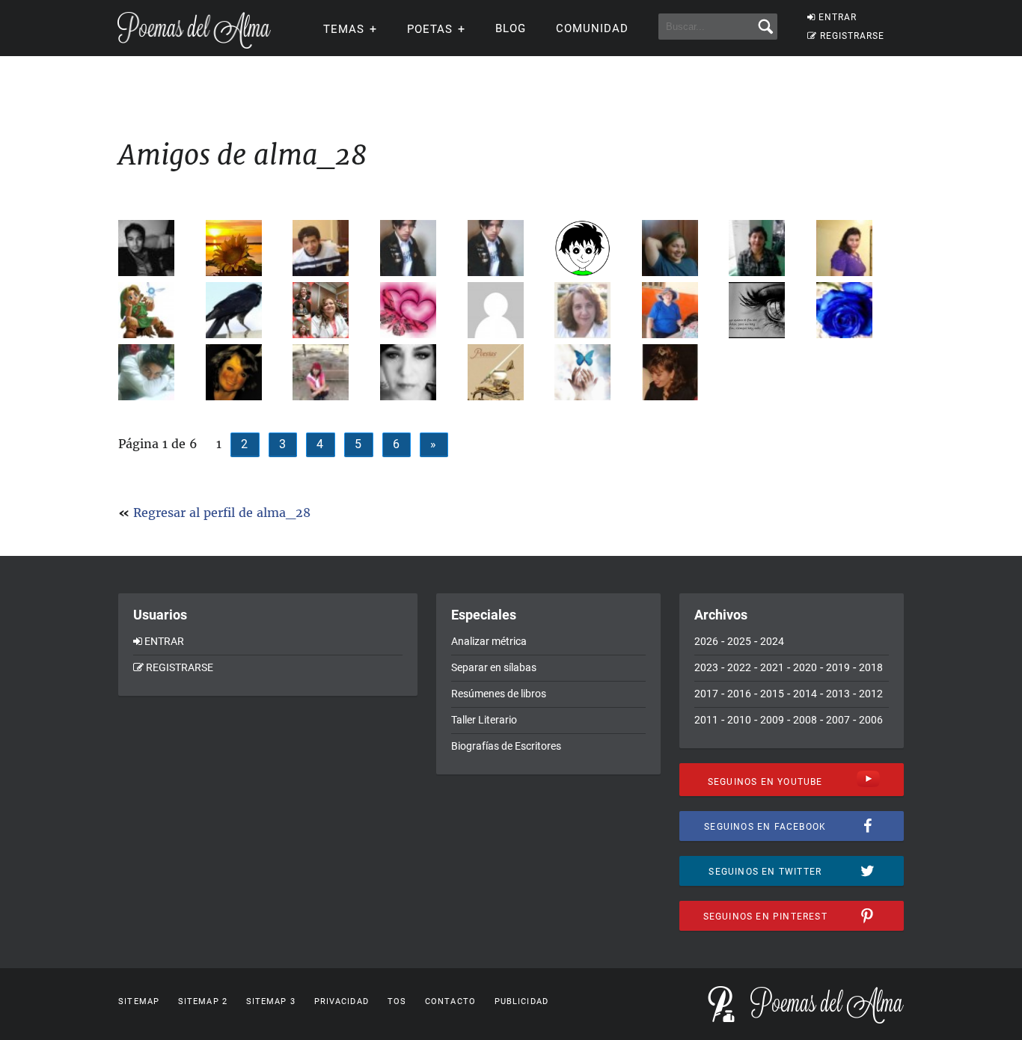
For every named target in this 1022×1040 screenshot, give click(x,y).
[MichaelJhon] (157, 248)
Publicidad (521, 1001)
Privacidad (341, 1001)
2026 (706, 641)
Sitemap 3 (271, 1001)
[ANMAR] (855, 248)
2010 (739, 720)
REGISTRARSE (852, 36)
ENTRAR (837, 17)
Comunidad (592, 28)
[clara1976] (419, 310)
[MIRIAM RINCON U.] (681, 310)
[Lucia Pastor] (593, 310)
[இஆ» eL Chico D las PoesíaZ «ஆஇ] (593, 248)
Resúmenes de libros (498, 693)
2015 (772, 693)
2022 (739, 667)
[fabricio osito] (332, 248)
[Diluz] (245, 372)
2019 (838, 667)
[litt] (157, 372)
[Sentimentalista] (507, 310)
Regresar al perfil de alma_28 (221, 512)
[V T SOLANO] (593, 372)
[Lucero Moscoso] (681, 372)
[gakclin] (419, 248)
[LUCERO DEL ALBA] (332, 372)
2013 (838, 693)
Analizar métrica (489, 641)
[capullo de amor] (768, 248)
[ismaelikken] (768, 310)
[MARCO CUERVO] (245, 310)
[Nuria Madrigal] (419, 372)
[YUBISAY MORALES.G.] (681, 248)
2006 (871, 720)
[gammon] (507, 372)
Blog (510, 28)
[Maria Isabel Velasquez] (855, 310)
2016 (739, 693)
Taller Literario (484, 720)
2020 (805, 667)
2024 (772, 641)
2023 (706, 667)
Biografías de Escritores (506, 746)
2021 (772, 667)
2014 (805, 693)
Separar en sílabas (493, 667)
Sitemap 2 (202, 1001)
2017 (706, 693)
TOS (397, 1001)
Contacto (450, 1001)
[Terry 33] (157, 310)
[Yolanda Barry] (245, 248)
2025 (739, 641)
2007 (838, 720)
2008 (805, 720)
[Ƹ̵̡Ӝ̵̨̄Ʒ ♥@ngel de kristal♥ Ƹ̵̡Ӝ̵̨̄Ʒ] (332, 310)
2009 (772, 720)
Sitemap (138, 1001)
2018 (871, 667)
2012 (871, 693)
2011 (706, 720)
